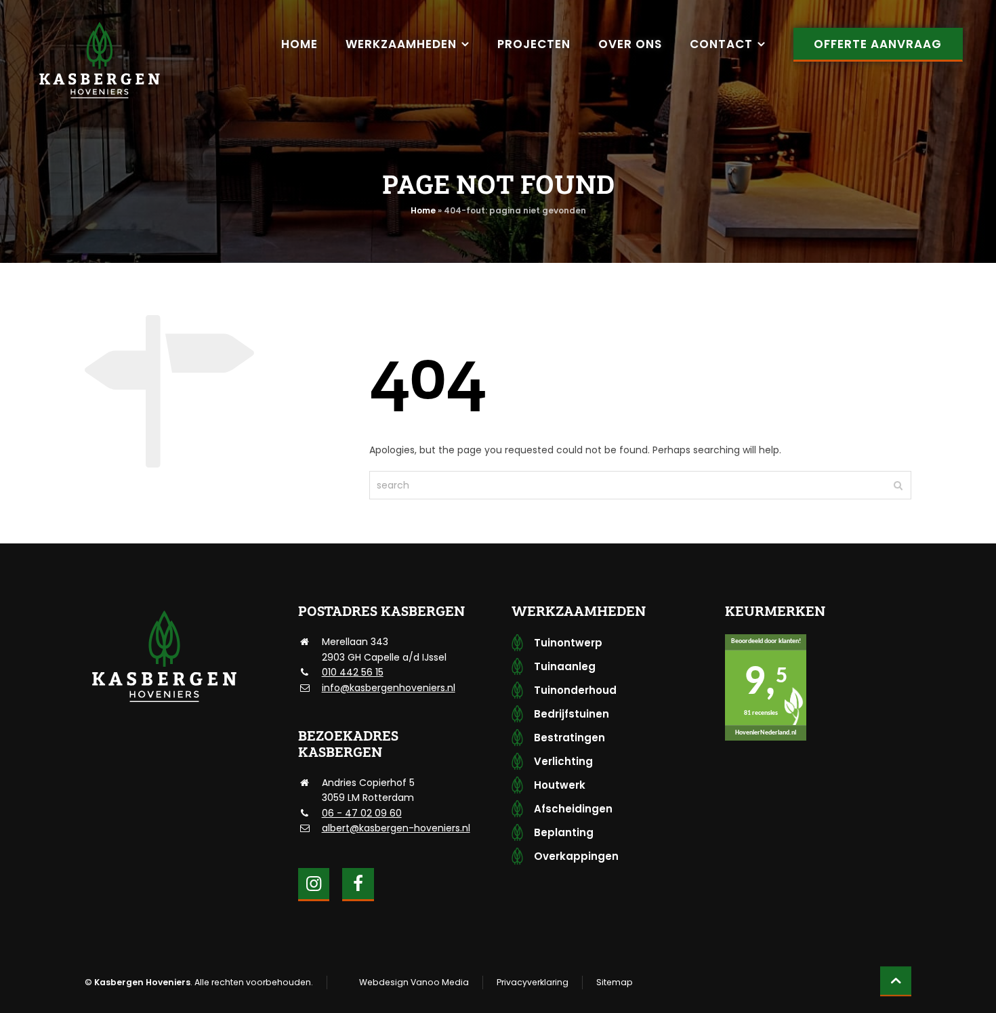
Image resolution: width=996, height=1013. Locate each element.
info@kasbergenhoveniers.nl (388, 688)
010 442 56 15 (352, 672)
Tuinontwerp (568, 643)
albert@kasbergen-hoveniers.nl (396, 828)
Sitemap (614, 982)
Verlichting (563, 761)
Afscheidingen (573, 809)
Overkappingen (576, 856)
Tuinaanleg (565, 666)
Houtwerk (559, 785)
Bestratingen (569, 737)
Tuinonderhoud (575, 690)
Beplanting (564, 832)
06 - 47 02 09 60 (362, 813)
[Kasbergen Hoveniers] (99, 61)
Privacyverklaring (532, 982)
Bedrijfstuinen (571, 714)
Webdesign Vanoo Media (414, 982)
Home (423, 210)
